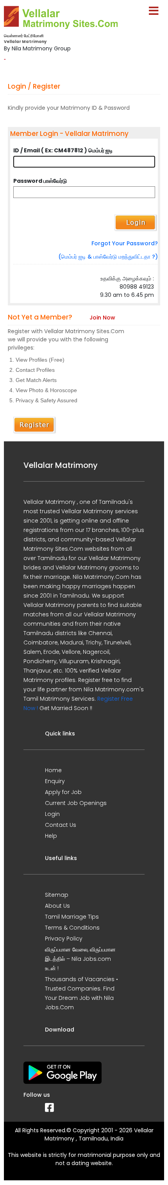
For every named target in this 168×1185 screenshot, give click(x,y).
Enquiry (55, 781)
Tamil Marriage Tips (72, 917)
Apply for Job (63, 792)
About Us (57, 906)
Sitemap (56, 895)
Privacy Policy (63, 938)
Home (53, 770)
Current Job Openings (76, 803)
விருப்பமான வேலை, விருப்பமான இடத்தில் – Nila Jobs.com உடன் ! (80, 959)
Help (51, 836)
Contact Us (60, 825)
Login (52, 814)
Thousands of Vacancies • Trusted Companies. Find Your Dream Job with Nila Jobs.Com (81, 993)
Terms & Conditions (72, 928)
